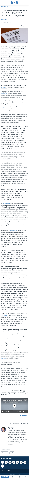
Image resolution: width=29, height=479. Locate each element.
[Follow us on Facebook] (2, 462)
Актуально (5, 7)
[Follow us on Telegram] (17, 462)
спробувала (4, 315)
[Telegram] (19, 477)
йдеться (3, 358)
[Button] (24, 26)
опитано (4, 87)
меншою (10, 220)
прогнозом (6, 204)
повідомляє (4, 108)
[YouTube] (12, 477)
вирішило (4, 94)
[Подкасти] (24, 462)
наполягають (13, 230)
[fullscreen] (26, 411)
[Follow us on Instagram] (13, 462)
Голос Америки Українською (12, 402)
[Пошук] (25, 477)
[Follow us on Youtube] (10, 462)
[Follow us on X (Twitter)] (6, 462)
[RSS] (21, 462)
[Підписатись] (2, 466)
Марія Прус (4, 19)
